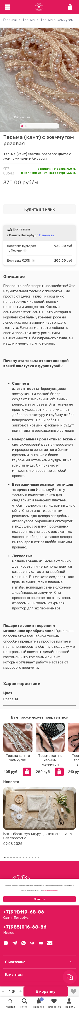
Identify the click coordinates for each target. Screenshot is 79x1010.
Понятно (39, 899)
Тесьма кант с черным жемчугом (50, 760)
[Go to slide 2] (26, 126)
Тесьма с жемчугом (57, 20)
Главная (10, 20)
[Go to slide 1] (22, 126)
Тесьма (28, 20)
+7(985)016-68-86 (25, 927)
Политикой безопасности (50, 890)
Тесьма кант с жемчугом (18, 758)
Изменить (46, 235)
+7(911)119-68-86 (23, 912)
